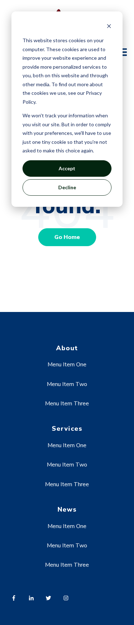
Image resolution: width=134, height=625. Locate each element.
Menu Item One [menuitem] (67, 364)
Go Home (67, 237)
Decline (67, 187)
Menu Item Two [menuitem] (67, 384)
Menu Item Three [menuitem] (67, 403)
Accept (67, 168)
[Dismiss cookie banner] (108, 27)
